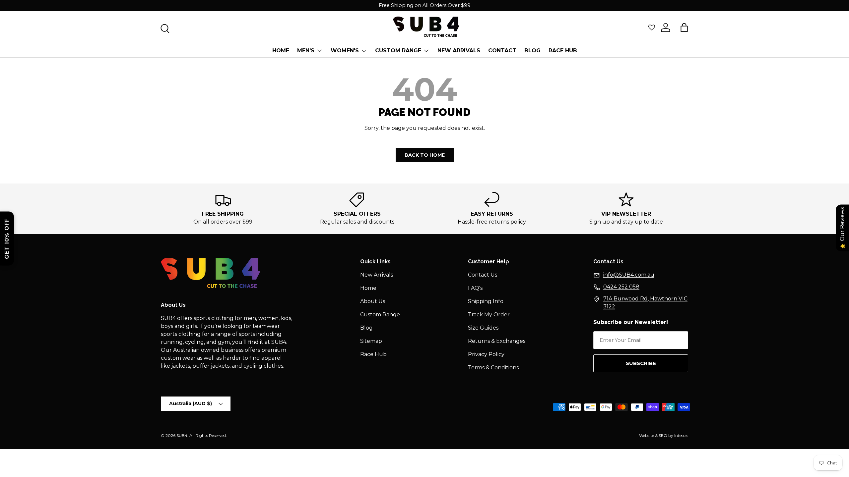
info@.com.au (628, 275)
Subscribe (641, 363)
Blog (366, 328)
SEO (663, 435)
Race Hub (563, 50)
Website (646, 435)
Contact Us (482, 275)
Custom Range (398, 50)
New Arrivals (458, 50)
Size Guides (483, 328)
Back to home (425, 155)
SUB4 (181, 435)
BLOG (532, 50)
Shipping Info (485, 301)
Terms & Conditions (493, 367)
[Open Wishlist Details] (651, 27)
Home (280, 50)
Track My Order (489, 314)
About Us (372, 301)
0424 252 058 (621, 287)
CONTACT (502, 50)
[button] (684, 27)
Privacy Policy (486, 354)
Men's (305, 50)
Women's (345, 50)
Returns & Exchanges (496, 341)
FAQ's (475, 288)
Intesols (681, 435)
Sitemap (371, 341)
